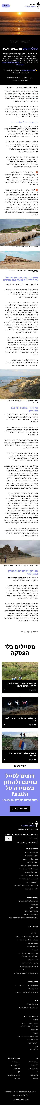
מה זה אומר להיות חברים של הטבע (26, 985)
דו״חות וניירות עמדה (31, 889)
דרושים (36, 1033)
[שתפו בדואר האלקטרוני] (22, 633)
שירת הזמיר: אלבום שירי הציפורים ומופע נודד (23, 918)
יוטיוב (15, 1068)
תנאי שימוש (34, 1075)
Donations (34, 1050)
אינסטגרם (14, 1065)
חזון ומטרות (34, 1030)
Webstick (24, 1095)
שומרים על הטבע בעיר (31, 872)
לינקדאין (17, 1078)
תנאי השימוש (24, 842)
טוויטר (15, 1072)
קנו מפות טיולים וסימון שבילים (28, 1007)
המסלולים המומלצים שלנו (29, 956)
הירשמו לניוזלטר (33, 1062)
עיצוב (21, 1099)
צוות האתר (34, 1065)
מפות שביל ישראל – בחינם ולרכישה (26, 936)
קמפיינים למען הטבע (31, 852)
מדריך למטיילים (33, 960)
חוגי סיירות (34, 904)
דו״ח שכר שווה (33, 1043)
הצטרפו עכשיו (21, 809)
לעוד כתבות (20, 766)
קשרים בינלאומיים (32, 1040)
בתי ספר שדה (33, 930)
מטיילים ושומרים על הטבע (29, 875)
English (35, 1078)
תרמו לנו (35, 1046)
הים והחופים (15, 42)
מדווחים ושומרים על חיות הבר (28, 879)
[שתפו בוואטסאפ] (25, 633)
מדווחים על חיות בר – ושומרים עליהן (26, 885)
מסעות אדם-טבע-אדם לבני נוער (27, 953)
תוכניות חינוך (34, 908)
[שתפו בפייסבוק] (31, 633)
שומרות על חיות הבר (31, 856)
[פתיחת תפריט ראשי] (38, 3)
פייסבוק (14, 1062)
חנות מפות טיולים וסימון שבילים (28, 940)
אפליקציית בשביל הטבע (30, 963)
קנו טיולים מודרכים (32, 1004)
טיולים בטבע (25, 42)
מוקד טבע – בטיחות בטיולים (29, 966)
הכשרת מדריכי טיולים (31, 914)
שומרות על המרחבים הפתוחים (28, 869)
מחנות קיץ (35, 950)
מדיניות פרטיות (33, 1072)
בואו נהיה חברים (32, 989)
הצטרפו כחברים (6, 6)
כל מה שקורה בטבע (31, 882)
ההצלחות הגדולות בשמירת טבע (28, 1036)
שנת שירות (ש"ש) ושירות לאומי (28, 901)
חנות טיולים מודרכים (31, 943)
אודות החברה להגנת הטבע (29, 1026)
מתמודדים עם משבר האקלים (28, 866)
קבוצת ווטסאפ (12, 1075)
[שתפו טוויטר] (28, 633)
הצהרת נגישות (33, 1068)
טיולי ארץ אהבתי (32, 946)
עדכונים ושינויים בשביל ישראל (28, 970)
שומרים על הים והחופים (30, 859)
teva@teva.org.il (23, 829)
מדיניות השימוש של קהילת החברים (26, 992)
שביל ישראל (34, 933)
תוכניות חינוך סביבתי (31, 911)
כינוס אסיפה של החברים (30, 1023)
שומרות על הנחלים (32, 862)
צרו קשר (35, 1020)
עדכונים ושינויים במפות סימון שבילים (26, 973)
